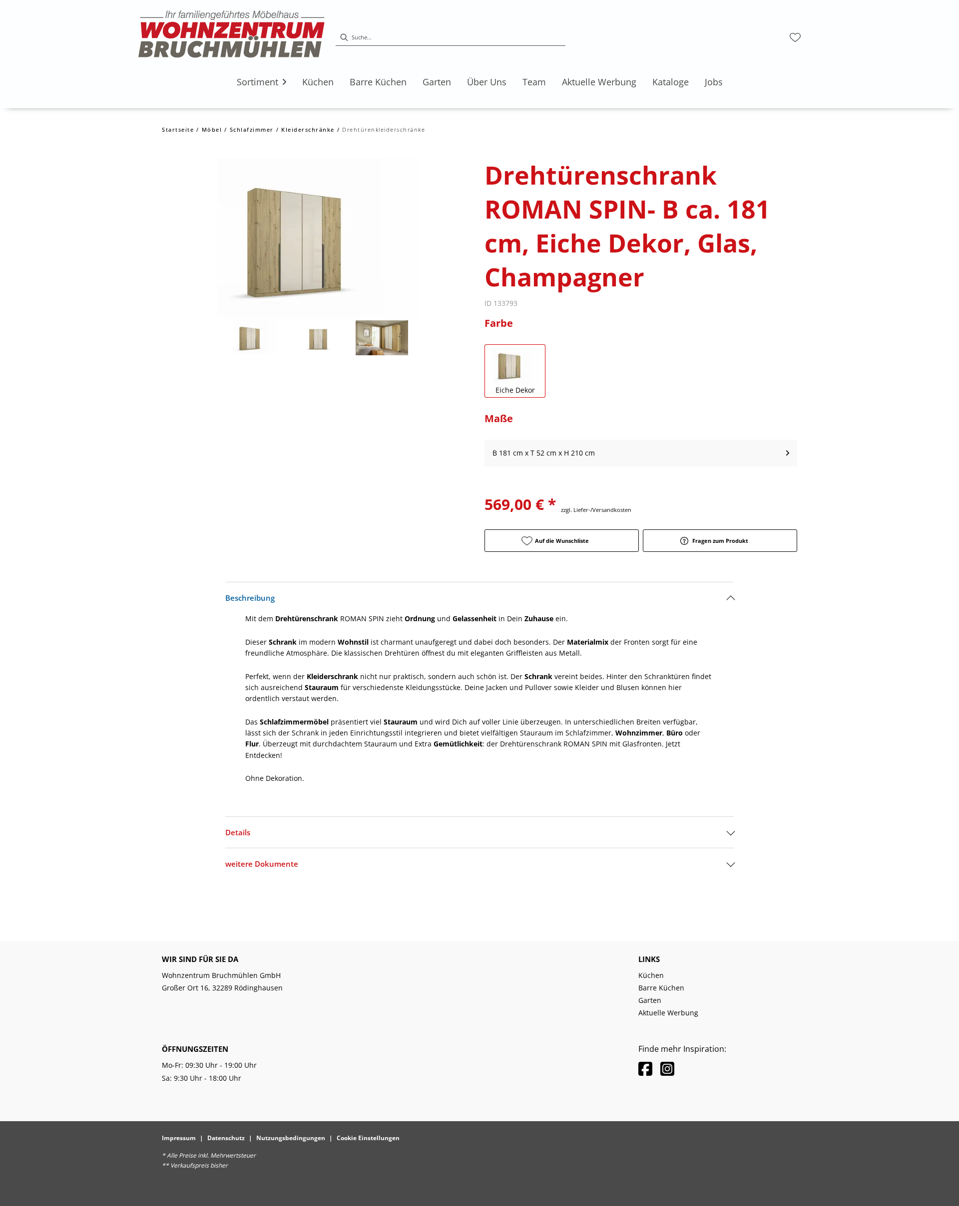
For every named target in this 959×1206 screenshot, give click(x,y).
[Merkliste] (795, 37)
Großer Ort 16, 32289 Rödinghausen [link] (222, 987)
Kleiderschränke (308, 129)
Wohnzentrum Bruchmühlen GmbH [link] (221, 975)
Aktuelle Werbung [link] (668, 1012)
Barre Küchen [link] (661, 987)
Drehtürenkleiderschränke (383, 129)
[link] (257, 82)
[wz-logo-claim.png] (232, 37)
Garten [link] (649, 1000)
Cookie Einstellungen (368, 1138)
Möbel (212, 129)
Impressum (179, 1138)
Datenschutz (226, 1138)
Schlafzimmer (252, 129)
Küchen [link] (651, 975)
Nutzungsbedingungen (290, 1138)
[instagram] (667, 1068)
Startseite (178, 129)
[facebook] (645, 1068)
